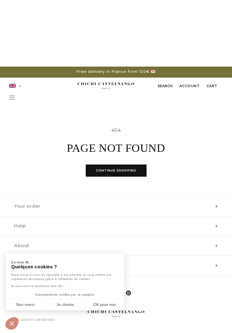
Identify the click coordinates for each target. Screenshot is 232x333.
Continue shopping (116, 170)
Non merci (25, 304)
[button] (12, 323)
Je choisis (65, 304)
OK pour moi (104, 304)
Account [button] (189, 88)
